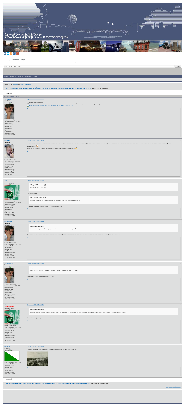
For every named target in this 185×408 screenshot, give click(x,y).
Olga (5, 180)
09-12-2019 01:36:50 (39, 346)
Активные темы (8, 79)
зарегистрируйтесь (25, 84)
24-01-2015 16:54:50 (39, 99)
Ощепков (7, 140)
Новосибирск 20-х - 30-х (83, 88)
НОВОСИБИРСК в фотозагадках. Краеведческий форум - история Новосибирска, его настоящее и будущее (40, 88)
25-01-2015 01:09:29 (39, 263)
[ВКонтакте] (5, 53)
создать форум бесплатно (173, 386)
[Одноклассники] (11, 53)
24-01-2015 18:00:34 (39, 140)
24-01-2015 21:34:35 (39, 180)
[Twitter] (8, 53)
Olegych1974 (8, 99)
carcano (7, 346)
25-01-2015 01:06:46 (39, 221)
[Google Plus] (17, 53)
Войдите (15, 84)
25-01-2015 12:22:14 (39, 304)
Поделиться (30, 99)
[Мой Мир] (14, 53)
